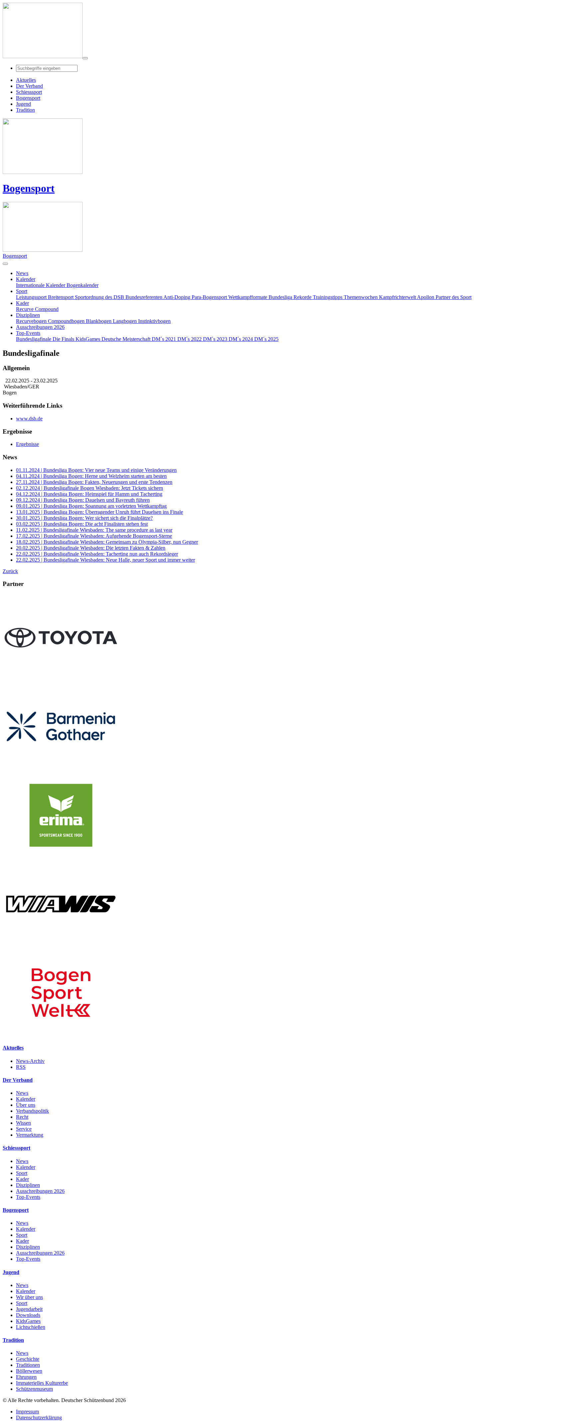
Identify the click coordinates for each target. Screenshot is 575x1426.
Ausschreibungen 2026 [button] (40, 327)
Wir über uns (29, 1297)
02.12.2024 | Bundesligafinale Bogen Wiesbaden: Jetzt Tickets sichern (89, 488)
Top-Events (28, 1197)
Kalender (25, 1099)
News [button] (22, 273)
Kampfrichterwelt (398, 297)
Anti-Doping (177, 297)
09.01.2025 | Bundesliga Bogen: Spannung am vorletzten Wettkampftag (91, 506)
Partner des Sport (454, 297)
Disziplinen (28, 1185)
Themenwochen (361, 297)
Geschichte (27, 1359)
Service (24, 1129)
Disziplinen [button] (28, 315)
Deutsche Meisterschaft (126, 339)
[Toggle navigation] (85, 58)
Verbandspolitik (32, 1111)
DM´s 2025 (266, 339)
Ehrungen (26, 1377)
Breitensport (61, 297)
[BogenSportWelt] (61, 1035)
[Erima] (61, 857)
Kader (22, 1179)
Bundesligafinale (34, 339)
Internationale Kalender (41, 285)
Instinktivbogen (154, 321)
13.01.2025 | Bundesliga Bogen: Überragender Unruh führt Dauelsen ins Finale (99, 512)
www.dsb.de (29, 418)
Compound (47, 309)
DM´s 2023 (216, 339)
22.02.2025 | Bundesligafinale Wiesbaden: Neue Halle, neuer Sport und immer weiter (105, 560)
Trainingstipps (328, 297)
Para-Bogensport (210, 297)
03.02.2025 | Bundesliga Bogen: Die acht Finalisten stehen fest (82, 524)
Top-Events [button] (28, 333)
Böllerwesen (29, 1371)
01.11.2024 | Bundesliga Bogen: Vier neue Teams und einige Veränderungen (96, 470)
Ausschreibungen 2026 (40, 1191)
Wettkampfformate (248, 297)
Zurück (10, 571)
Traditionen (28, 1365)
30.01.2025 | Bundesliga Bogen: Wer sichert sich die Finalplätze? (84, 518)
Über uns (25, 1105)
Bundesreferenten (144, 297)
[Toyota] (61, 679)
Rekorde (303, 297)
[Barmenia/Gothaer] (61, 768)
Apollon (426, 297)
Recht (22, 1117)
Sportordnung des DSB (100, 297)
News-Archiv (30, 1061)
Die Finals (64, 339)
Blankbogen (99, 321)
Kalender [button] (25, 279)
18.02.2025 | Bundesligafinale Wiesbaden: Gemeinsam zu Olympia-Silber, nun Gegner (107, 542)
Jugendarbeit (29, 1309)
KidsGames (88, 339)
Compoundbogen (67, 321)
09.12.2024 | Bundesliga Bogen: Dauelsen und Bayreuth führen (83, 500)
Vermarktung (29, 1135)
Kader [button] (22, 303)
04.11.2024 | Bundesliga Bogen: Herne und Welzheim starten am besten (91, 476)
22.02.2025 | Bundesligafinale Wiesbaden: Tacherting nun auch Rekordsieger (97, 554)
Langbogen (125, 321)
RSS (21, 1067)
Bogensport (29, 188)
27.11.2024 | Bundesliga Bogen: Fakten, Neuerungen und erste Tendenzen (94, 482)
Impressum (27, 1411)
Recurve (25, 309)
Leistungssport (32, 297)
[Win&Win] (61, 946)
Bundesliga (281, 297)
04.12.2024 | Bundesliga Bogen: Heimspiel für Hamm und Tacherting (89, 494)
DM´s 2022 (190, 339)
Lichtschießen (30, 1327)
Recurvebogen (32, 321)
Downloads (28, 1315)
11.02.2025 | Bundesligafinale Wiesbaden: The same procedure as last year (94, 530)
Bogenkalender (82, 285)
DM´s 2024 (241, 339)
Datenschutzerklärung (39, 1417)
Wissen (23, 1123)
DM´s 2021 (164, 339)
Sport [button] (21, 291)
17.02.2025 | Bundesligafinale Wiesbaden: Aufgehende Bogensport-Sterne (94, 536)
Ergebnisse (27, 444)
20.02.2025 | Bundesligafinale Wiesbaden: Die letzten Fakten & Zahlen (90, 548)
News (22, 1093)
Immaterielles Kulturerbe (42, 1383)
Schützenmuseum (34, 1389)
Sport (21, 1173)
